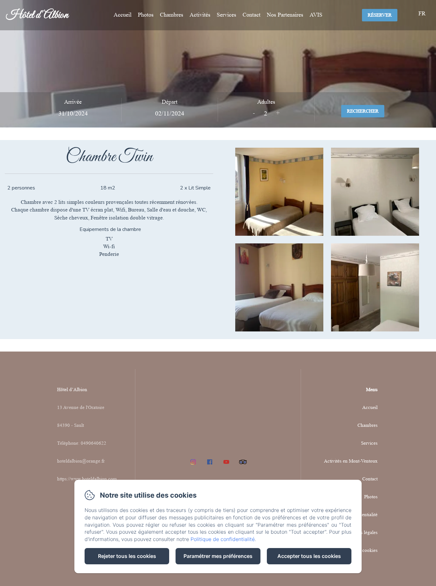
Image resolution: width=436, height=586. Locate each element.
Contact (251, 14)
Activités (200, 14)
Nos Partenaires (285, 14)
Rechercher (363, 111)
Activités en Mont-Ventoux (351, 461)
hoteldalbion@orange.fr (81, 461)
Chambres (171, 14)
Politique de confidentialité (223, 539)
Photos (146, 14)
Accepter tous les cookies (309, 556)
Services (226, 14)
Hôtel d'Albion (37, 15)
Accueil (123, 14)
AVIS (316, 14)
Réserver (380, 15)
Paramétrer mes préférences (218, 556)
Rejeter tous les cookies (127, 556)
